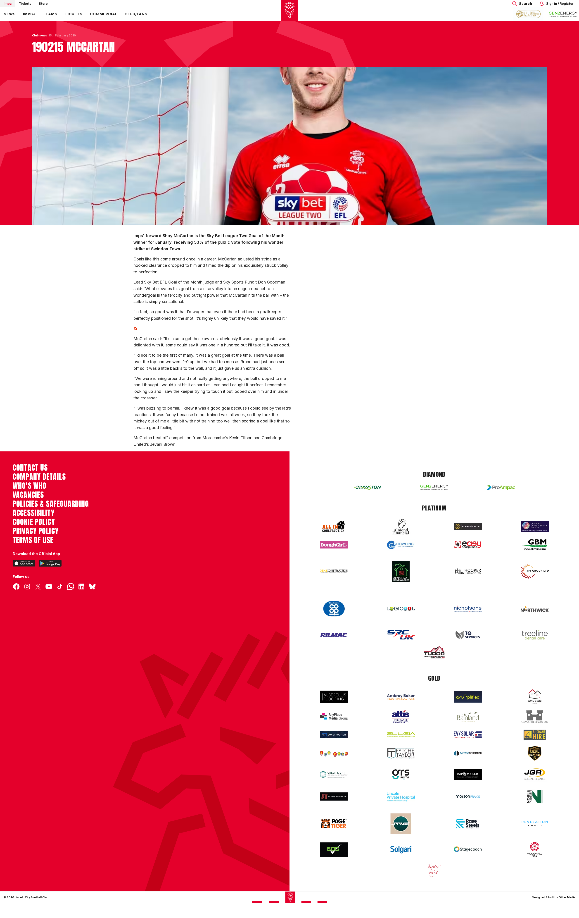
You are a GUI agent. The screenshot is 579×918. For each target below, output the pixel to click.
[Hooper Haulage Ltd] (468, 571)
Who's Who (29, 485)
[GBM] (535, 545)
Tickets (25, 3)
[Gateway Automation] (468, 753)
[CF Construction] (334, 734)
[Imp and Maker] (468, 774)
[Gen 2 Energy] (434, 487)
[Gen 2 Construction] (334, 571)
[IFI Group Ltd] (535, 571)
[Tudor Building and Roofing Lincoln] (434, 652)
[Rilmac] (334, 634)
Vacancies (28, 494)
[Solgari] (401, 850)
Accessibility (34, 513)
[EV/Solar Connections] (468, 734)
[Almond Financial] (401, 526)
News (10, 14)
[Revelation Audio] (535, 823)
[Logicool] (401, 609)
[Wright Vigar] (434, 870)
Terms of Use (33, 540)
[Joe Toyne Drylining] (334, 796)
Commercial (103, 14)
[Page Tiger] (334, 823)
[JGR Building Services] (535, 774)
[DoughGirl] (334, 544)
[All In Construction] (334, 526)
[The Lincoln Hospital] (401, 796)
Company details (39, 476)
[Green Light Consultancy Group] (334, 774)
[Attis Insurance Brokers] (401, 717)
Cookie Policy (34, 522)
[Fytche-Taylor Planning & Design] (401, 753)
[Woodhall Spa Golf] (535, 849)
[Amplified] (468, 697)
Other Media (567, 897)
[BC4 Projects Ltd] (468, 526)
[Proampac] (501, 487)
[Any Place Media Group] (334, 716)
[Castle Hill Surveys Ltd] (535, 717)
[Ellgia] (401, 734)
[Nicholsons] (468, 608)
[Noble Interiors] (535, 796)
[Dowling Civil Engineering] (401, 545)
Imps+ (29, 14)
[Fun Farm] (334, 753)
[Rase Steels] (468, 823)
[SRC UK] (401, 635)
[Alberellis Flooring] (334, 697)
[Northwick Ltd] (535, 609)
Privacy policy (36, 531)
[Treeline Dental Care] (535, 635)
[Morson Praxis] (468, 796)
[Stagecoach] (468, 849)
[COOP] (334, 609)
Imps (8, 3)
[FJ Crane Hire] (535, 734)
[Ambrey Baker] (401, 697)
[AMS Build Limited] (535, 696)
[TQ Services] (468, 635)
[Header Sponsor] (563, 14)
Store (43, 3)
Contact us (30, 467)
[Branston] (367, 487)
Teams (50, 14)
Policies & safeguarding (51, 504)
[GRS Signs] (401, 774)
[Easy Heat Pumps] (468, 545)
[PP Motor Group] (401, 824)
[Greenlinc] (401, 571)
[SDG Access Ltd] (334, 849)
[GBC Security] (535, 753)
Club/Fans (136, 14)
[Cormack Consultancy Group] (535, 526)
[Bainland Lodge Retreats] (468, 716)
